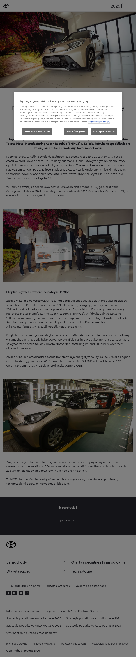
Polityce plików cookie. (99, 121)
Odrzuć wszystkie (76, 131)
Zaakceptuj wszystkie (104, 131)
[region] (68, 116)
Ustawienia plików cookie (37, 131)
